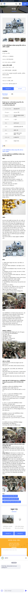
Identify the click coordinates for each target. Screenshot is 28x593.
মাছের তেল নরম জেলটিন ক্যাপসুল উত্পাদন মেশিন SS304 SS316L (19, 527)
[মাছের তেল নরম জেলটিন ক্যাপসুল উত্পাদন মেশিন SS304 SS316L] (20, 519)
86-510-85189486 (23, 0)
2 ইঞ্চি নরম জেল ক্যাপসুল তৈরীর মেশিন (10, 496)
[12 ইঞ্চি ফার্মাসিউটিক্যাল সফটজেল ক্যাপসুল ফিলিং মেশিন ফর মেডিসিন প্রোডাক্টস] (14, 25)
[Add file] (2, 590)
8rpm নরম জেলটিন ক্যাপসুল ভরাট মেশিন (10, 498)
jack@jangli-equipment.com (8, 0)
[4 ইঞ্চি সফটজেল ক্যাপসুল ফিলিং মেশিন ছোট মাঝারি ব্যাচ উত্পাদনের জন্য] (8, 519)
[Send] (26, 590)
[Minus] (26, 558)
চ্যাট (25, 4)
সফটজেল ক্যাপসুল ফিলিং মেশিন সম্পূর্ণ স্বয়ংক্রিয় (11, 501)
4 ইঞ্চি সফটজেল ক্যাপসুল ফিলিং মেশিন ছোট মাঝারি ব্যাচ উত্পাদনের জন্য (7, 527)
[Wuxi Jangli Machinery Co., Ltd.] (6, 4)
